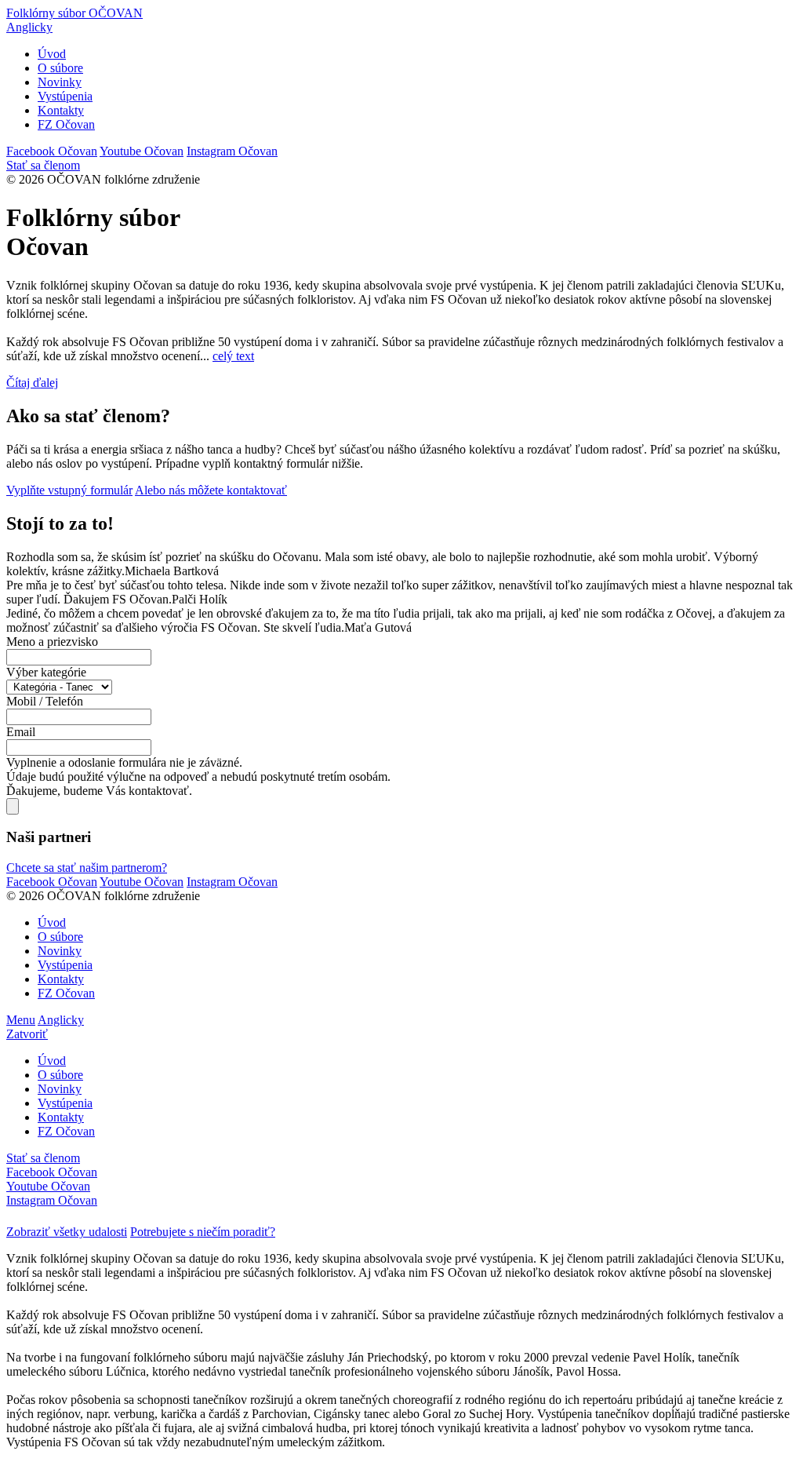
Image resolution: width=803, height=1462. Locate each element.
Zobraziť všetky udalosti (66, 1231)
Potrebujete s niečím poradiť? (202, 1231)
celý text (233, 356)
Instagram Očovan (232, 151)
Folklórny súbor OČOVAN (74, 13)
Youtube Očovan (141, 151)
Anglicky (29, 27)
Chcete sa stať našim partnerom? (86, 867)
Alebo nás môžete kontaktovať (211, 490)
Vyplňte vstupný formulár (69, 490)
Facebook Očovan (51, 151)
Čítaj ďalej (32, 382)
